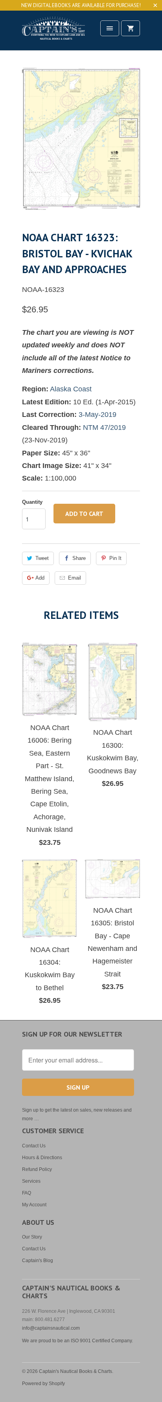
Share (79, 558)
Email (74, 578)
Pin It (115, 558)
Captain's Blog (37, 1260)
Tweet (42, 558)
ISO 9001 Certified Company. (102, 1340)
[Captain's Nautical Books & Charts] (53, 33)
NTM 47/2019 (104, 427)
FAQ (26, 1193)
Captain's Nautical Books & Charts (75, 1371)
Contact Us (34, 1146)
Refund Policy (37, 1169)
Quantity (32, 502)
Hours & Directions (42, 1157)
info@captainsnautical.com (51, 1328)
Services (31, 1181)
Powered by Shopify (43, 1383)
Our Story (32, 1237)
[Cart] (130, 28)
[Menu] (109, 28)
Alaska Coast (71, 389)
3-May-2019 (97, 414)
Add (39, 578)
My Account (34, 1204)
